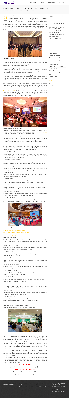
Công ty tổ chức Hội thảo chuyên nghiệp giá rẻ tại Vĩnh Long (16, 232)
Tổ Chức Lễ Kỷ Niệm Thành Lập (56, 66)
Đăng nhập (51, 83)
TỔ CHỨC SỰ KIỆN (32, 2)
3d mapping (51, 47)
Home (4, 10)
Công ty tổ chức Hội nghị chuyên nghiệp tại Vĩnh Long (14, 235)
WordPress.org (52, 88)
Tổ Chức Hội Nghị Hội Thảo (19, 10)
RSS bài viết (51, 85)
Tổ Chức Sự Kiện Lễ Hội (54, 70)
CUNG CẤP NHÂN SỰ (51, 2)
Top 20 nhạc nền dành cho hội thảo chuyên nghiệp (14, 230)
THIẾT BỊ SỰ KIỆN (41, 2)
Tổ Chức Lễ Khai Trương (54, 59)
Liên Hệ (63, 2)
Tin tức (58, 2)
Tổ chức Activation (53, 53)
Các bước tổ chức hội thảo (9, 90)
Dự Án (50, 49)
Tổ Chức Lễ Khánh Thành (54, 62)
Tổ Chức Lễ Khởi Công (54, 64)
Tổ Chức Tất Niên (53, 76)
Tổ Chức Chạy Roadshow (54, 55)
